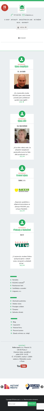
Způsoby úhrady (17, 312)
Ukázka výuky (16, 304)
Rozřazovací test (17, 285)
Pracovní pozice (18, 330)
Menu (22, 27)
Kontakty (25, 22)
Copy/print (16, 325)
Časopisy (15, 309)
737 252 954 (17, 15)
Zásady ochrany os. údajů (21, 333)
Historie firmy (17, 328)
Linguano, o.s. (16, 291)
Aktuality (14, 20)
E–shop (6, 20)
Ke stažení (37, 20)
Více (20, 102)
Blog (18, 22)
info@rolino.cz (29, 15)
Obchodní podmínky (19, 301)
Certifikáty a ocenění (19, 288)
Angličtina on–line (25, 20)
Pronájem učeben (18, 306)
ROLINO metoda (18, 283)
